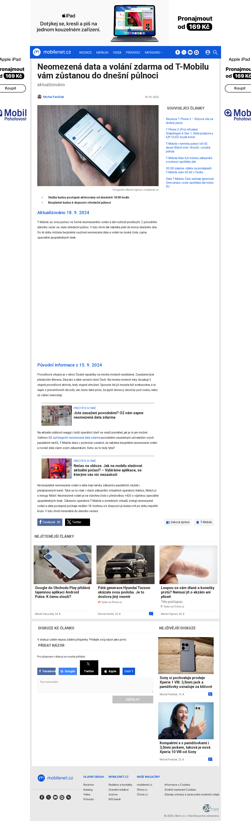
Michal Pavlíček (168, 694)
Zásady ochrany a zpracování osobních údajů (191, 794)
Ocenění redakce (119, 789)
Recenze (85, 52)
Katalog (102, 52)
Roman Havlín (106, 613)
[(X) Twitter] (184, 52)
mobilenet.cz (144, 785)
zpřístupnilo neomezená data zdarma (77, 437)
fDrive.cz (142, 789)
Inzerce (113, 794)
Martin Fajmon (169, 613)
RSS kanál (115, 799)
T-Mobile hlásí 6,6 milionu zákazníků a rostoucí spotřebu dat (189, 159)
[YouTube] (190, 52)
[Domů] (52, 52)
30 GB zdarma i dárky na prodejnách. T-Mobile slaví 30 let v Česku (189, 170)
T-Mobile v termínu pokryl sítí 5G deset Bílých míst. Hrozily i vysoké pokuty (188, 147)
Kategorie (152, 52)
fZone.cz (142, 794)
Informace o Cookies (177, 785)
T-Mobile (206, 522)
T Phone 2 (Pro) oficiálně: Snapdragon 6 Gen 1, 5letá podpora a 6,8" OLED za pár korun (189, 133)
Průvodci (133, 52)
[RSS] (68, 798)
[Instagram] (196, 52)
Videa (117, 52)
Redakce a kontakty (120, 785)
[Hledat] (215, 53)
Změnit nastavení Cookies (180, 789)
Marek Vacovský (44, 613)
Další (128, 671)
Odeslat (133, 699)
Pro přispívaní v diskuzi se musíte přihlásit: (61, 656)
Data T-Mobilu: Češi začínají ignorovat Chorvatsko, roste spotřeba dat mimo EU (190, 182)
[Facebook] (177, 52)
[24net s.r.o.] (211, 811)
